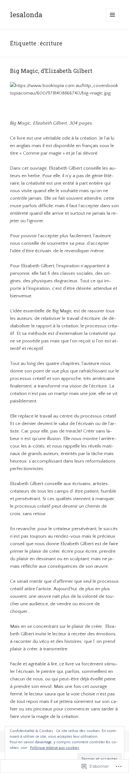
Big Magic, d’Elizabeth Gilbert (51, 70)
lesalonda (26, 14)
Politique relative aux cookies (54, 748)
